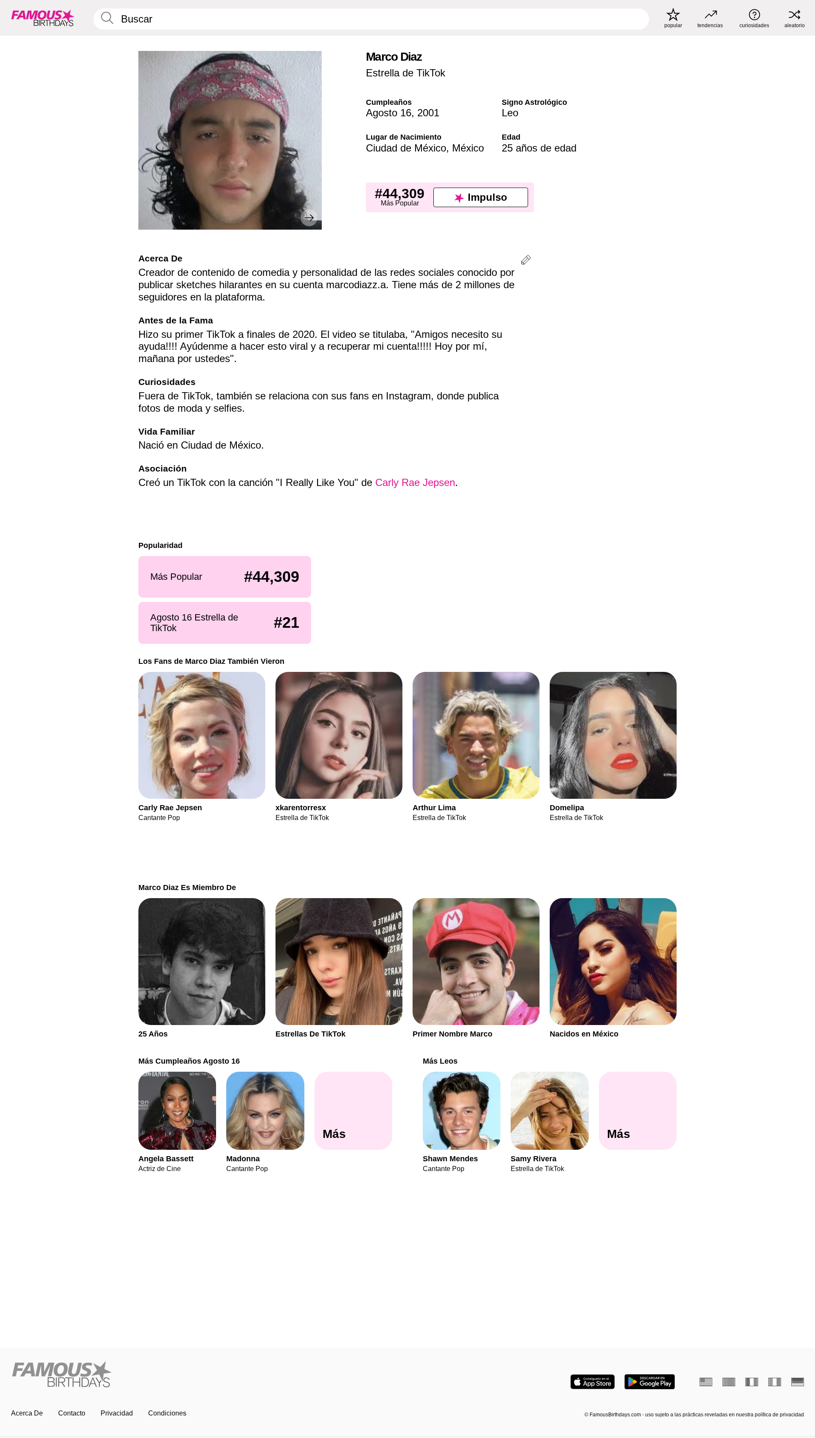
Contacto (71, 1413)
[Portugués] (728, 1382)
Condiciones (167, 1413)
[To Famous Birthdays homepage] (43, 18)
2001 (428, 112)
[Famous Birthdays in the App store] (593, 1381)
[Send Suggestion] (526, 261)
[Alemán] (797, 1382)
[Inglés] (706, 1382)
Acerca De (27, 1413)
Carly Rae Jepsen (415, 482)
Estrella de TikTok (405, 73)
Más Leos (440, 1060)
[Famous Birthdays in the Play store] (649, 1381)
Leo (510, 112)
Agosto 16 (388, 112)
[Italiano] (774, 1382)
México (468, 148)
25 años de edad (539, 148)
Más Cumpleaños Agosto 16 (189, 1060)
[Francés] (751, 1382)
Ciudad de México (406, 148)
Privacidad (117, 1413)
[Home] (206, 1375)
